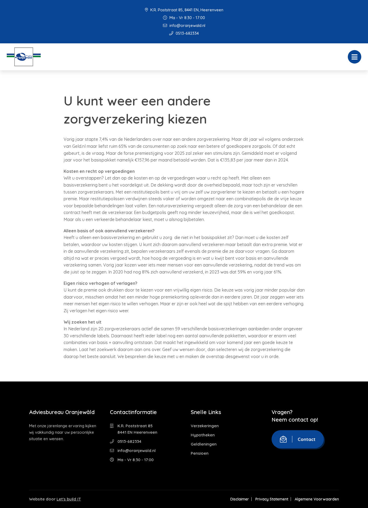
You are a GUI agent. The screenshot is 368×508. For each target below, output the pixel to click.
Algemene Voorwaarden (317, 499)
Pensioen (200, 453)
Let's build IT (69, 499)
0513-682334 (187, 33)
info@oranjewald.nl (186, 25)
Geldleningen (204, 444)
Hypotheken (203, 434)
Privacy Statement (271, 499)
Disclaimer (239, 499)
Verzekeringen (205, 425)
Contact (306, 439)
